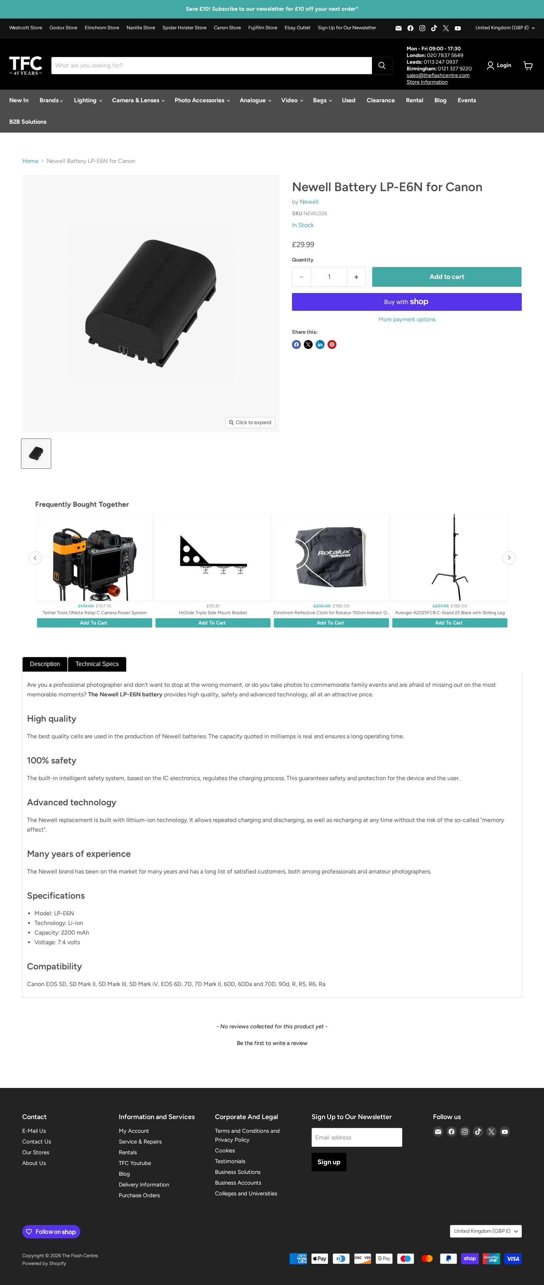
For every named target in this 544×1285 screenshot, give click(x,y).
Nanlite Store (141, 27)
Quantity (302, 260)
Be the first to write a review (272, 1043)
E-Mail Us (34, 1131)
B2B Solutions (27, 121)
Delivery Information (144, 1184)
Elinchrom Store (102, 27)
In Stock (303, 225)
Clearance (381, 100)
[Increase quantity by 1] (356, 277)
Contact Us (36, 1141)
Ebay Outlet (297, 27)
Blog (440, 100)
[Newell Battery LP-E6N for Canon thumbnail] (36, 453)
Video (290, 100)
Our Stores (35, 1152)
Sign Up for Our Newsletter (347, 27)
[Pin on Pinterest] (332, 344)
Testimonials (230, 1161)
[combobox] (211, 65)
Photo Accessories (200, 100)
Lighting (86, 100)
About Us (34, 1163)
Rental (414, 100)
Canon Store (227, 27)
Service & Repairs (140, 1141)
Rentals (128, 1152)
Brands (50, 100)
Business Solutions (238, 1172)
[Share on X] (308, 344)
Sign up (329, 1162)
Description (45, 664)
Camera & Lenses (136, 100)
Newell (309, 201)
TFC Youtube (135, 1163)
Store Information (427, 82)
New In (18, 100)
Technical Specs (97, 664)
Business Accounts (238, 1182)
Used (349, 100)
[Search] (382, 65)
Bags (320, 100)
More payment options (407, 319)
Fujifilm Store (262, 27)
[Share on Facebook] (296, 344)
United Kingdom (502, 27)
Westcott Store (25, 27)
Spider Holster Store (184, 27)
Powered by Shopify (44, 1263)
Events (467, 100)
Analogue (253, 100)
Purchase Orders (139, 1195)
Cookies (225, 1150)
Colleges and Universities (246, 1193)
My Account (134, 1131)
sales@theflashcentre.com (438, 75)
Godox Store (63, 27)
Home (30, 161)
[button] (272, 1042)
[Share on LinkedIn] (320, 344)
